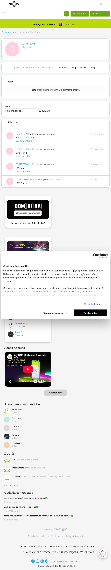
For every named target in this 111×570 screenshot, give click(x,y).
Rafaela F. (16, 477)
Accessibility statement (70, 536)
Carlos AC (16, 427)
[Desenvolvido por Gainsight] (55, 530)
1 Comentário (11, 502)
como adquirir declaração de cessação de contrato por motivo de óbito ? (37, 516)
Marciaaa (16, 443)
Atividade (13, 122)
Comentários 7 (31, 67)
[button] (3, 14)
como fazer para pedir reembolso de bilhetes (24, 498)
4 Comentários (12, 511)
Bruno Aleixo (21, 323)
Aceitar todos (90, 313)
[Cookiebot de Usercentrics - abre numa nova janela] (95, 255)
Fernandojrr (17, 418)
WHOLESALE (87, 552)
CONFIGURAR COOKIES (83, 547)
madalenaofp (18, 468)
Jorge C (18, 332)
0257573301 (28, 44)
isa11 (14, 459)
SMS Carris (21, 153)
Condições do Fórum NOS (42, 536)
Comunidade (9, 32)
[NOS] (14, 4)
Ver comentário (24, 141)
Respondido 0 (49, 67)
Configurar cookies (53, 313)
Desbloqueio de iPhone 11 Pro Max (20, 507)
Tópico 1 (16, 67)
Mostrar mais (56, 393)
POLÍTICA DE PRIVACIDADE (52, 547)
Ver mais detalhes (93, 304)
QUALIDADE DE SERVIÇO (36, 552)
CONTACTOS (28, 547)
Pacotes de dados (25, 137)
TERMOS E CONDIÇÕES (65, 552)
